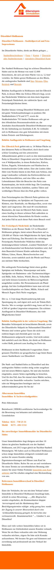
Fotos (27, 55)
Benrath (17, 84)
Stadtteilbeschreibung (13, 55)
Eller (45, 81)
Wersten (38, 81)
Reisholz (6, 84)
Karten (36, 55)
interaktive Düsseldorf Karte (38, 58)
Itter (32, 81)
